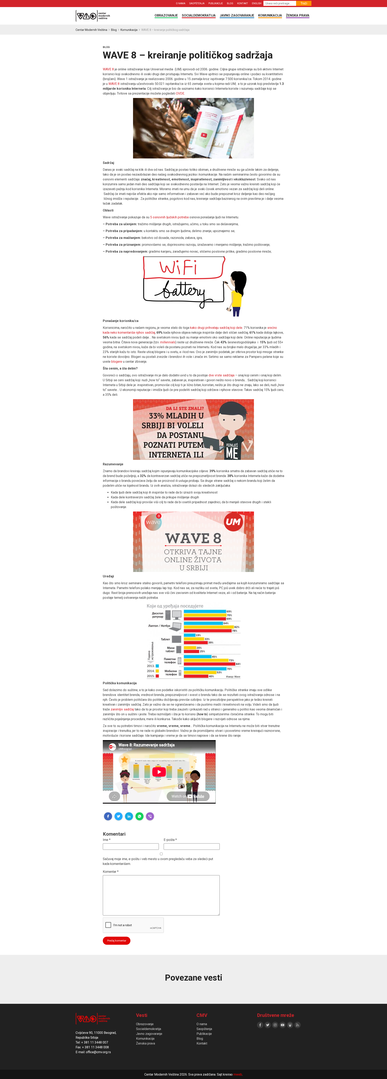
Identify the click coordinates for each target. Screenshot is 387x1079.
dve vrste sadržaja (221, 375)
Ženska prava (297, 15)
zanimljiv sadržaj (123, 709)
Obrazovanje (166, 15)
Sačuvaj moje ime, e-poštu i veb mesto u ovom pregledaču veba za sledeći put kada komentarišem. (158, 861)
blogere (116, 361)
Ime (106, 840)
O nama (180, 3)
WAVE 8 (108, 69)
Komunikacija (270, 15)
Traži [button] (304, 3)
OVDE (180, 93)
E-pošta (170, 840)
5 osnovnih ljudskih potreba (169, 217)
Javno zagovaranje (237, 15)
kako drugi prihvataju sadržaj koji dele (216, 328)
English (256, 3)
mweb (237, 1074)
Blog (230, 3)
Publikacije (215, 3)
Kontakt (242, 3)
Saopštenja (196, 3)
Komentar (111, 872)
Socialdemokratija (199, 15)
